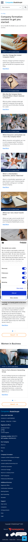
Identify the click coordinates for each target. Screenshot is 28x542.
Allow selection (14, 298)
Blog (2, 451)
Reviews (3, 447)
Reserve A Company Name (7, 472)
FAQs (2, 513)
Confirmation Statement (7, 488)
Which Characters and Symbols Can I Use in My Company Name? (14, 136)
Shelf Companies (5, 475)
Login (2, 516)
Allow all (14, 293)
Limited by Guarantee (6, 466)
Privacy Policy (12, 539)
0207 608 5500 (9, 415)
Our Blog (3, 13)
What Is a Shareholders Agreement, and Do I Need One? (13, 174)
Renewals (3, 497)
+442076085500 (11, 418)
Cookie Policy (5, 539)
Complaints (4, 507)
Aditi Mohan (15, 366)
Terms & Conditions (21, 539)
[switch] (24, 273)
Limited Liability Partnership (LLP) (9, 463)
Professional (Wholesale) (7, 478)
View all (12, 335)
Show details (20, 288)
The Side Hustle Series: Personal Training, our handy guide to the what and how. (14, 302)
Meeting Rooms (5, 491)
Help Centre (4, 504)
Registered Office (5, 485)
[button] (12, 331)
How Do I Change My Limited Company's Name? (12, 56)
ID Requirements (5, 510)
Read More (6, 68)
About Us (3, 444)
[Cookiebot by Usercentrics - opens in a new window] (20, 243)
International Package (6, 460)
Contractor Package (6, 469)
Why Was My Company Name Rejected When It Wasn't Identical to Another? (13, 96)
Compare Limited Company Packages (10, 457)
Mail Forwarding (5, 494)
